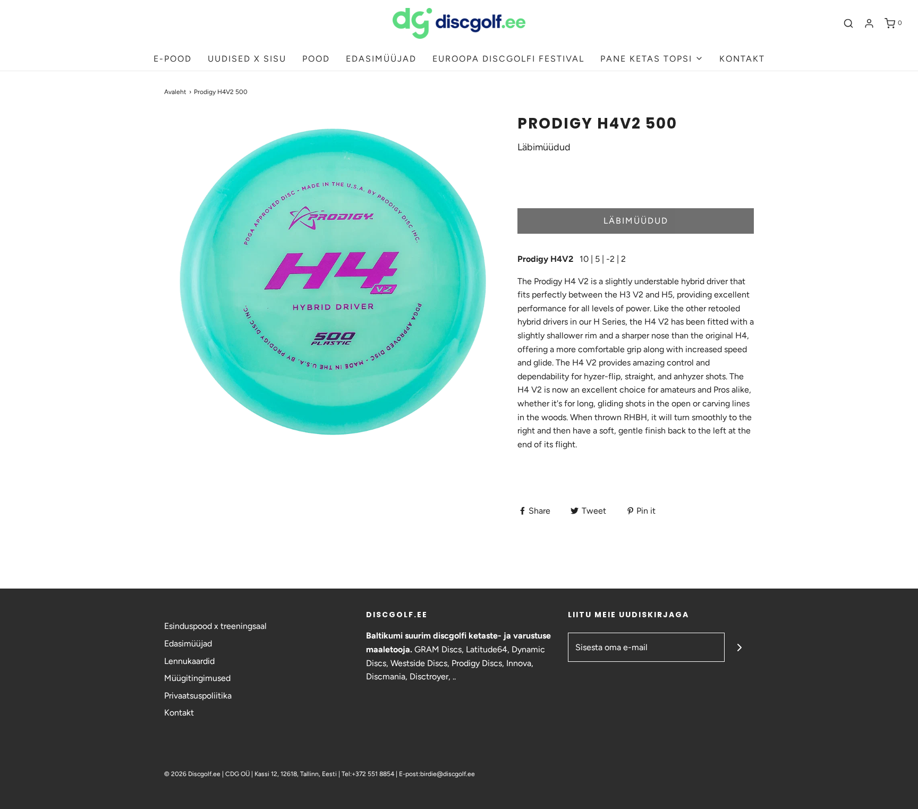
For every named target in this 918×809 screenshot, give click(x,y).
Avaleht (175, 92)
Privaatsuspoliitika (198, 696)
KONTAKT (742, 59)
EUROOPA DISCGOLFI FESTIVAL (508, 59)
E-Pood (173, 59)
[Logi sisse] (869, 23)
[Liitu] (739, 647)
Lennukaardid (189, 661)
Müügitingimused (197, 678)
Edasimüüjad (188, 643)
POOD (316, 59)
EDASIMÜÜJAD (381, 59)
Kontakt (179, 713)
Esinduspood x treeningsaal (215, 626)
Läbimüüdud (636, 221)
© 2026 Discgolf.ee (193, 774)
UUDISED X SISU (247, 59)
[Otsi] (848, 23)
